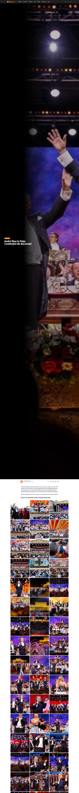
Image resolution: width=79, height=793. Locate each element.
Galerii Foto (44, 1)
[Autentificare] (71, 2)
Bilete (49, 1)
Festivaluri (25, 1)
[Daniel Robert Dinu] (21, 481)
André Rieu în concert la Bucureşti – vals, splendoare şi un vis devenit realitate (41, 494)
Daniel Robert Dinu (27, 481)
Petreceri (30, 1)
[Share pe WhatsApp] (53, 482)
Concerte (19, 1)
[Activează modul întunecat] (69, 2)
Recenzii (38, 1)
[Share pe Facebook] (51, 482)
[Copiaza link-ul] (58, 482)
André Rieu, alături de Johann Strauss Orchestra (36, 486)
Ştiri (35, 1)
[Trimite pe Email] (55, 482)
